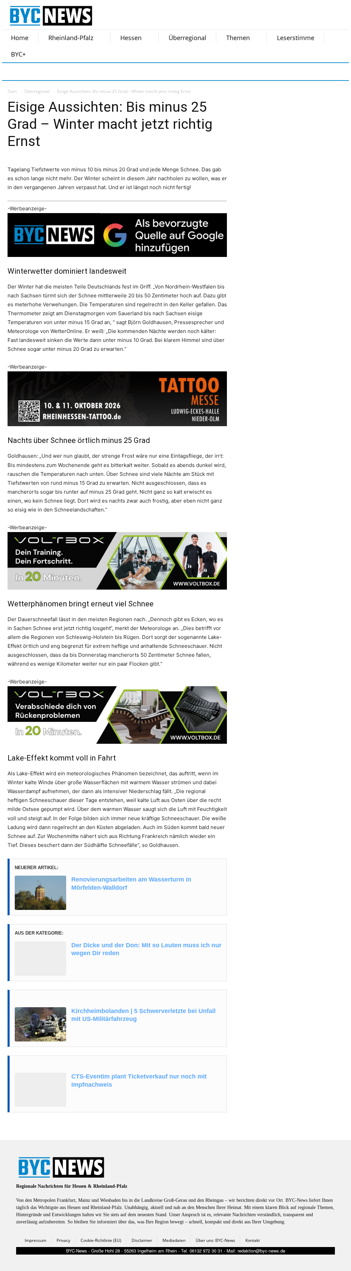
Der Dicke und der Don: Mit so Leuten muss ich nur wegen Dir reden (146, 949)
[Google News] (114, 71)
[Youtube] (97, 71)
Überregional (37, 91)
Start (12, 91)
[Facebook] (12, 71)
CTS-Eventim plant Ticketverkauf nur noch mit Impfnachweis (139, 1080)
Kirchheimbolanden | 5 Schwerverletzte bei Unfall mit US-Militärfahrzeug (143, 1015)
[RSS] (46, 71)
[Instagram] (29, 71)
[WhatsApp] (80, 71)
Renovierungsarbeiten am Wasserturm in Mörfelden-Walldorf (131, 883)
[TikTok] (63, 71)
